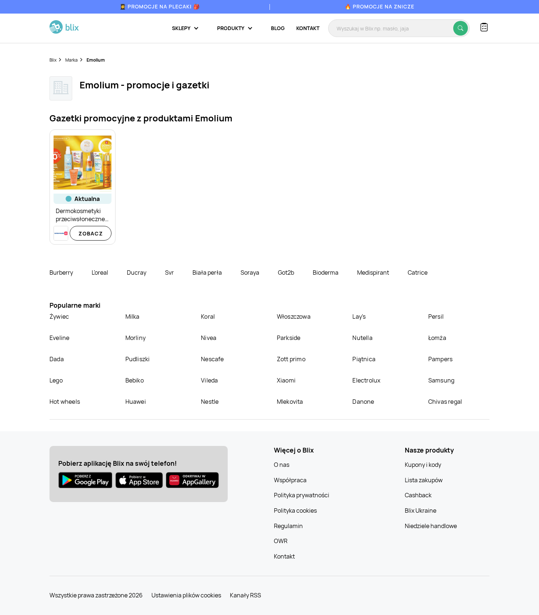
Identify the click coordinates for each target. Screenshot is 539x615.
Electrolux (366, 380)
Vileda (209, 380)
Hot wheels (65, 402)
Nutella (362, 338)
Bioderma (326, 272)
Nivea (208, 338)
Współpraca (290, 480)
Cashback (418, 495)
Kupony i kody (423, 465)
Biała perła (207, 272)
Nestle (210, 402)
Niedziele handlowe (431, 526)
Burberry (62, 272)
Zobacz (90, 233)
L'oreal (100, 272)
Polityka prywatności (301, 495)
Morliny (135, 338)
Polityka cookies (295, 510)
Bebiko (134, 380)
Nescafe (212, 359)
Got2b (286, 272)
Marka (71, 60)
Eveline (59, 338)
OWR (280, 541)
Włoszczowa (294, 316)
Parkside (289, 338)
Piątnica (363, 359)
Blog (278, 28)
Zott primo (291, 359)
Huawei (135, 402)
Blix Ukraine (420, 510)
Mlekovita (290, 402)
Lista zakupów (424, 480)
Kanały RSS (245, 595)
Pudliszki (137, 359)
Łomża (437, 338)
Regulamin (288, 526)
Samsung (441, 380)
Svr (170, 272)
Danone (363, 402)
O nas (281, 465)
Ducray (137, 272)
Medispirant (373, 272)
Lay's (359, 316)
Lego (56, 380)
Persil (436, 316)
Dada (57, 359)
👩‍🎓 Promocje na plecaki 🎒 (160, 6)
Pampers (440, 359)
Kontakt (307, 28)
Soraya (250, 272)
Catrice (418, 272)
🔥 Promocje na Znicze (379, 6)
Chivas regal (445, 402)
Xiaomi (286, 380)
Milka (132, 316)
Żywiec (59, 316)
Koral (208, 316)
